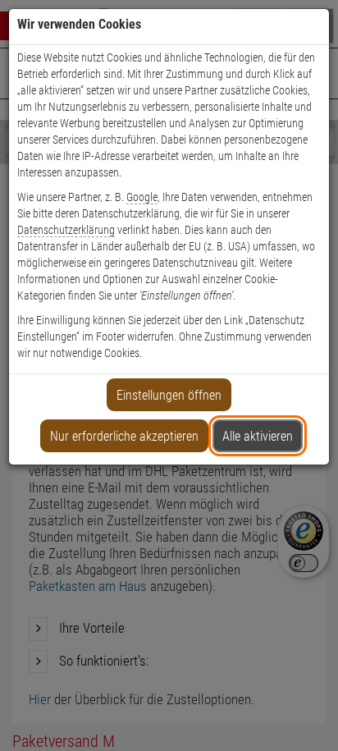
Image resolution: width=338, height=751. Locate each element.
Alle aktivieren (257, 436)
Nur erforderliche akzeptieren (124, 436)
